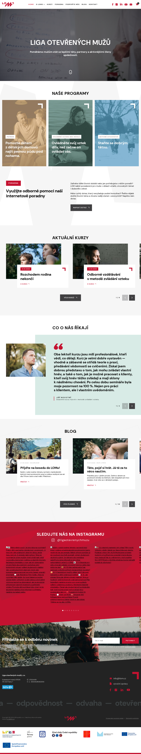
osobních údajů (130, 647)
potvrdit (130, 641)
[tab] (62, 610)
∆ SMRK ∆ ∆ (10, 719)
